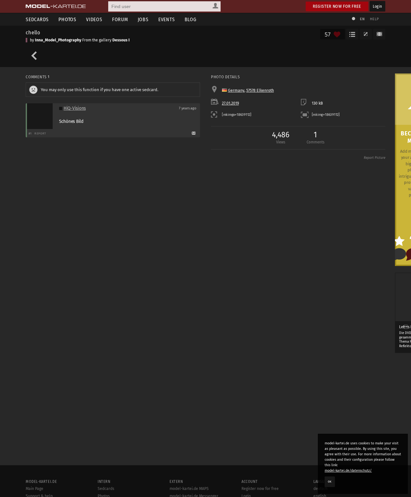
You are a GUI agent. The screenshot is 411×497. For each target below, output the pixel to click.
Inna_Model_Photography (58, 40)
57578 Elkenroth (260, 90)
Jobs (143, 19)
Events (166, 19)
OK (330, 482)
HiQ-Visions (75, 108)
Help (374, 19)
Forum (120, 19)
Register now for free (337, 6)
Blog (191, 19)
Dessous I (121, 40)
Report (40, 133)
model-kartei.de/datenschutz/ (348, 470)
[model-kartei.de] (55, 6)
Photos (67, 19)
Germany (236, 90)
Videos (94, 19)
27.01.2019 (230, 103)
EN (362, 19)
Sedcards (37, 19)
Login (377, 6)
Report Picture (374, 158)
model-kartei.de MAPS (189, 488)
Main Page (34, 488)
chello (33, 32)
